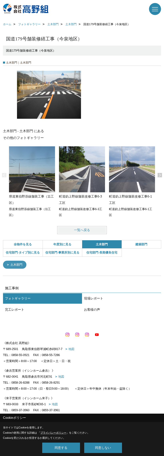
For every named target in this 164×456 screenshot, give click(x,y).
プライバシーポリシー (53, 432)
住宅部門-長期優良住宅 (101, 252)
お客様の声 (92, 309)
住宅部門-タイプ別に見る (23, 252)
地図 (71, 349)
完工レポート (14, 309)
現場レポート (93, 298)
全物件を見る (23, 244)
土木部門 (16, 264)
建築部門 (141, 244)
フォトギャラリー (18, 298)
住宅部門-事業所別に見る (62, 252)
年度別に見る (62, 244)
